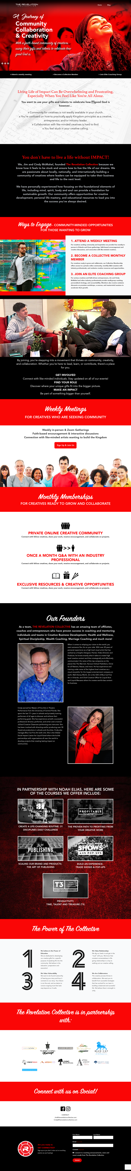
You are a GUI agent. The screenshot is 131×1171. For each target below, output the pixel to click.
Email (77, 1142)
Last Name (96, 1134)
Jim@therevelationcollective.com (65, 1117)
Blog (108, 5)
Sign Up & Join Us (65, 445)
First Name (76, 1134)
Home (100, 5)
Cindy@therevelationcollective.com (65, 1120)
